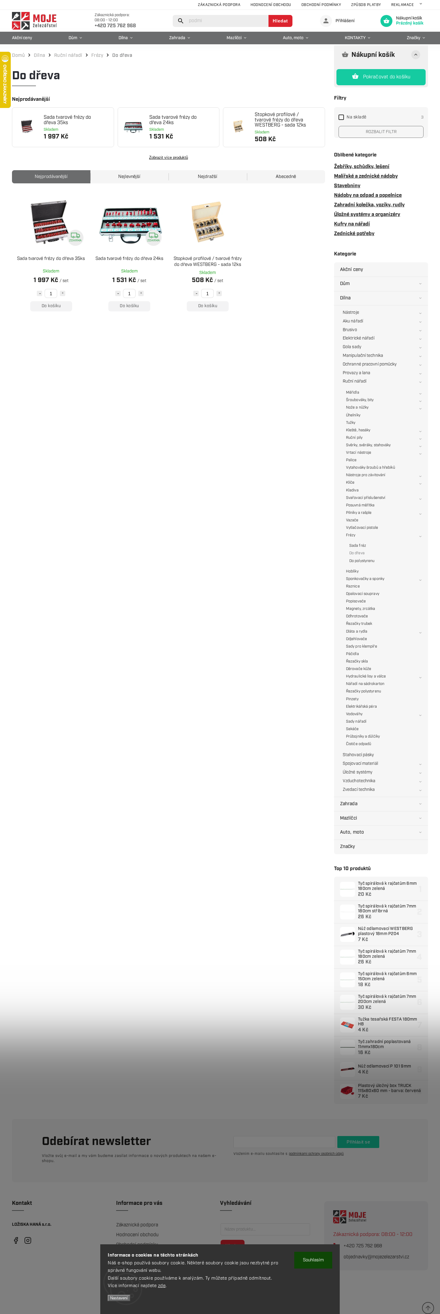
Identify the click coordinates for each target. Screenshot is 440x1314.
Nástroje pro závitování (365, 475)
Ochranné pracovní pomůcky (370, 364)
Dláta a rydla (356, 631)
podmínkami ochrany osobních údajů (316, 1154)
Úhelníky (353, 415)
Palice (351, 460)
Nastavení (119, 1298)
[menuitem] (23, 38)
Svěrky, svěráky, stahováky (368, 445)
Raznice (353, 586)
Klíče (350, 482)
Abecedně (286, 177)
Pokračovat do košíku (387, 77)
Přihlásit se (358, 1141)
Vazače (352, 520)
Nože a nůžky (357, 407)
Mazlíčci (348, 818)
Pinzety (352, 699)
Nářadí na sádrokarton (365, 683)
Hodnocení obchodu (271, 5)
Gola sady (352, 347)
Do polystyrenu (361, 561)
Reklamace (402, 5)
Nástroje (351, 312)
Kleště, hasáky (358, 430)
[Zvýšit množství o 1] (62, 293)
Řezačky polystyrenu (363, 691)
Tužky (351, 422)
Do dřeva (357, 553)
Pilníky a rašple (359, 512)
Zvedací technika (359, 789)
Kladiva (352, 490)
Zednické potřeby (354, 233)
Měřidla (352, 392)
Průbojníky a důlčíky (363, 736)
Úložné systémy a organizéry (367, 214)
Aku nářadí (353, 321)
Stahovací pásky (358, 755)
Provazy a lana (356, 373)
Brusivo (350, 330)
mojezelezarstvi (15, 1240)
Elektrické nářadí (358, 338)
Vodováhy (354, 714)
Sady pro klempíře (361, 646)
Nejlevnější (129, 177)
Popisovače (356, 601)
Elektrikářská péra (361, 706)
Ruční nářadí (354, 381)
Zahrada (348, 804)
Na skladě (385, 117)
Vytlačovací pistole (362, 527)
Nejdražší (207, 177)
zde (162, 1286)
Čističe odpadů (358, 744)
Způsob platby (366, 5)
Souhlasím (313, 1260)
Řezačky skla (357, 661)
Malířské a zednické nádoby (366, 176)
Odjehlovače (356, 639)
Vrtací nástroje (358, 452)
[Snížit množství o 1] (39, 293)
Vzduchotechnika (359, 781)
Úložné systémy (357, 772)
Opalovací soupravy (362, 593)
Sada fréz (357, 545)
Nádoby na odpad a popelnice (368, 195)
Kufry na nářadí (352, 224)
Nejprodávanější (51, 177)
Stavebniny (347, 185)
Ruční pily (354, 437)
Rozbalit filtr (381, 132)
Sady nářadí (356, 721)
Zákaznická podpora (219, 5)
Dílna (345, 298)
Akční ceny (351, 270)
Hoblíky (352, 571)
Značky (347, 846)
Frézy (351, 535)
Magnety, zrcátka (360, 608)
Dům (345, 284)
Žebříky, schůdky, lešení (361, 166)
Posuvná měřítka (360, 505)
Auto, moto (352, 832)
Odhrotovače (357, 616)
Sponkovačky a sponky (365, 578)
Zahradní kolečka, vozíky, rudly (369, 205)
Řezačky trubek (359, 623)
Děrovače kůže (358, 669)
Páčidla (352, 654)
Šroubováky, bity (360, 400)
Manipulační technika (363, 355)
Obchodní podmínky (321, 5)
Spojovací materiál (360, 763)
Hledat (280, 20)
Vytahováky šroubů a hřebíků (370, 467)
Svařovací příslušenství (365, 497)
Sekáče (352, 729)
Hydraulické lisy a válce (366, 676)
